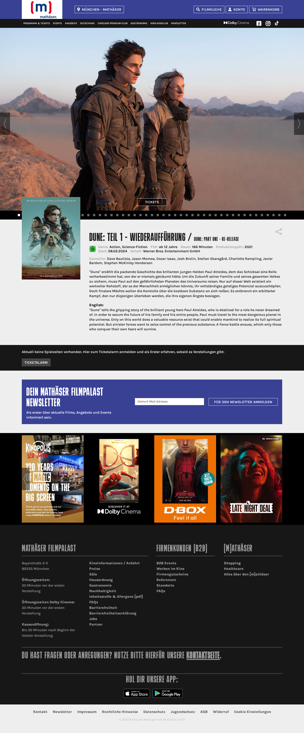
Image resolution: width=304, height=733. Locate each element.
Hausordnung (101, 580)
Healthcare (233, 569)
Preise (94, 569)
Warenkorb (269, 9)
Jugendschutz (183, 712)
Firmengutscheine (172, 574)
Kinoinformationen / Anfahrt (114, 563)
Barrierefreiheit (103, 608)
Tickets (152, 202)
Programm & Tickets (36, 23)
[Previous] (5, 124)
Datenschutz (154, 712)
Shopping (232, 563)
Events (57, 23)
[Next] (299, 124)
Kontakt (40, 712)
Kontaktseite (203, 656)
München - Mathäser (102, 9)
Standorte (165, 585)
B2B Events (166, 563)
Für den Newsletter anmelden (243, 402)
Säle (93, 574)
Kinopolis (42, 9)
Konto (239, 9)
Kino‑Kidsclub (159, 23)
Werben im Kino (170, 569)
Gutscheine (87, 23)
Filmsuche (212, 9)
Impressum (87, 712)
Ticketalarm (36, 362)
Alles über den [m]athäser (246, 574)
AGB (204, 712)
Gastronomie (139, 23)
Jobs (93, 619)
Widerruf (221, 712)
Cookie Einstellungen (252, 712)
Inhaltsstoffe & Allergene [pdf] (116, 596)
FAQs (93, 602)
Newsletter (178, 23)
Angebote (71, 23)
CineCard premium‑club (113, 23)
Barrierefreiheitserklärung (112, 613)
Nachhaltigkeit (102, 591)
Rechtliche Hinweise (120, 712)
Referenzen (166, 580)
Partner (96, 624)
